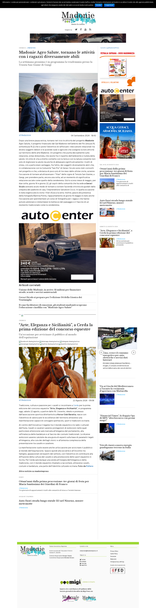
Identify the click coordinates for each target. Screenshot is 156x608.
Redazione (113, 559)
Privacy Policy (114, 551)
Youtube (83, 563)
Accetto (98, 5)
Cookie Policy (114, 554)
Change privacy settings (117, 562)
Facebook (83, 561)
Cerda (76, 406)
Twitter (83, 560)
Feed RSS (84, 565)
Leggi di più (109, 5)
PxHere (89, 466)
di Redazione (25, 135)
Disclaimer (113, 556)
